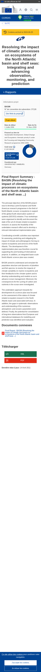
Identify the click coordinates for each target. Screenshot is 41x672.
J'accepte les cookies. (20, 663)
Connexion (20, 9)
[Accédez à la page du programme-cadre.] (20, 39)
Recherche (31, 9)
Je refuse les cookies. (20, 668)
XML (22, 354)
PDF (22, 360)
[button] (25, 9)
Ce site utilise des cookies (12, 654)
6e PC (7, 23)
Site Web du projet (13, 114)
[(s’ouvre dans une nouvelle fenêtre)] (9, 9)
